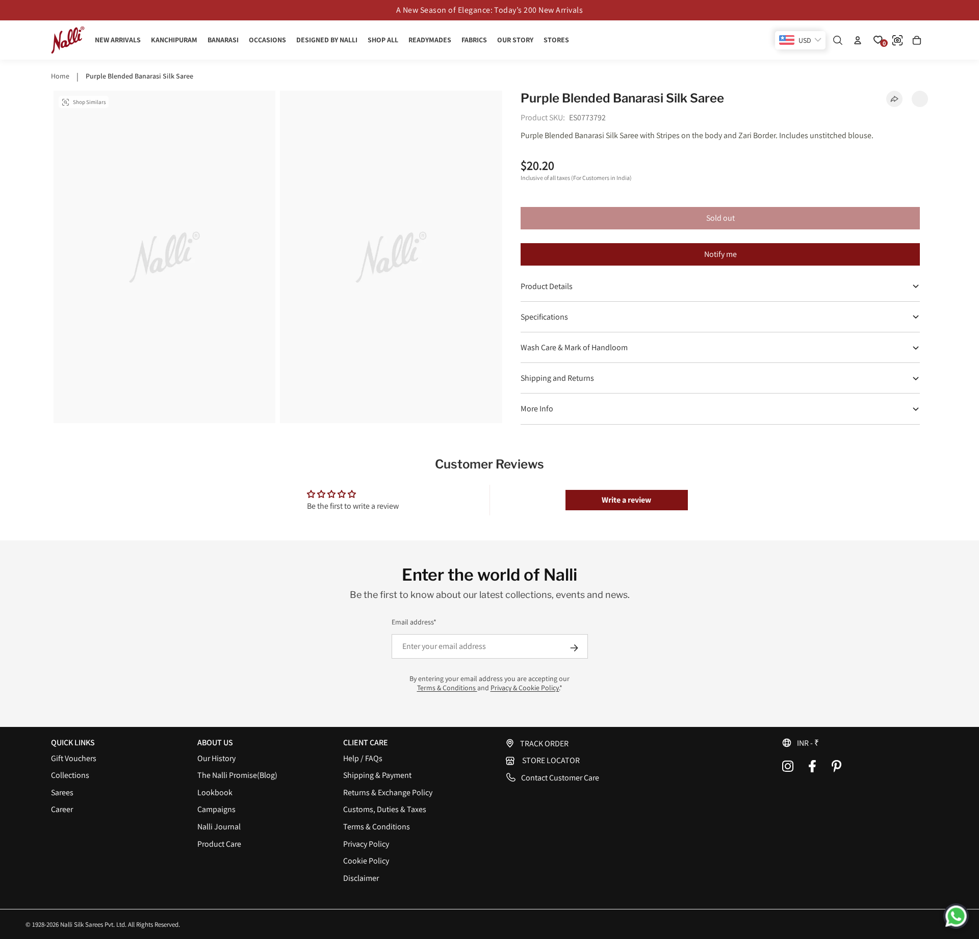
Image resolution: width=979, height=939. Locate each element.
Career (62, 809)
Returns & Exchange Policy (387, 792)
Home (60, 76)
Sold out (720, 218)
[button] (855, 742)
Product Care (219, 844)
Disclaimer (361, 878)
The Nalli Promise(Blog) (237, 775)
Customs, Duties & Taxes (384, 809)
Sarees (62, 792)
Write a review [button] (626, 499)
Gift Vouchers (73, 758)
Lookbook (215, 792)
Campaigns (216, 809)
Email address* (414, 622)
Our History (216, 758)
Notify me (720, 254)
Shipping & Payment (377, 775)
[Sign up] (574, 648)
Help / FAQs (362, 758)
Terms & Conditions (447, 687)
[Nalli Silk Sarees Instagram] (788, 766)
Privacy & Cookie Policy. (525, 687)
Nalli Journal (219, 826)
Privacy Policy (366, 844)
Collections (70, 775)
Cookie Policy (366, 860)
